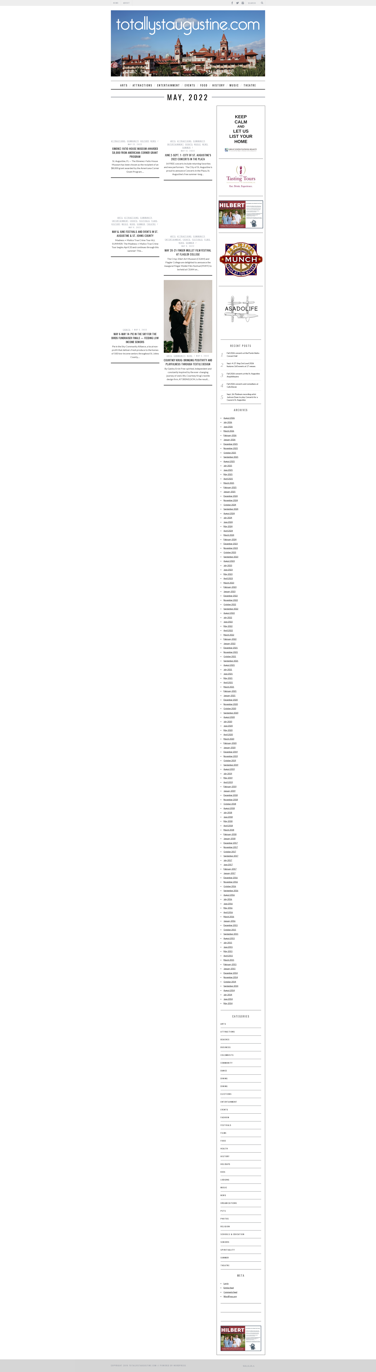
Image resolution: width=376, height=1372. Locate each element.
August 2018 (229, 808)
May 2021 (228, 678)
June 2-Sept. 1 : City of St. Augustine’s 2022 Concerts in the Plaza (188, 157)
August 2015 (229, 938)
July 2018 (228, 812)
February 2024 (230, 539)
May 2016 (228, 908)
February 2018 (230, 834)
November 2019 (231, 756)
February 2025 (230, 487)
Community (133, 141)
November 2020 (231, 704)
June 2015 (228, 947)
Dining (224, 1078)
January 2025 (229, 492)
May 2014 (228, 1003)
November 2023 (231, 548)
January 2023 (229, 591)
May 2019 (228, 778)
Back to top (248, 1366)
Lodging (225, 1179)
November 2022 (231, 600)
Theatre (250, 85)
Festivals (144, 221)
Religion (225, 1226)
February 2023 (230, 587)
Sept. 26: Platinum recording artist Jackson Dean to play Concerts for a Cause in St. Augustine (242, 397)
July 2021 (228, 669)
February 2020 (230, 743)
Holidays (225, 1164)
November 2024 (231, 500)
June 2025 (228, 470)
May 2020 (228, 730)
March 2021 (229, 687)
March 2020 (229, 739)
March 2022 (229, 635)
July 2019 (228, 773)
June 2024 (228, 522)
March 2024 (229, 535)
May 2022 (228, 626)
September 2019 (231, 765)
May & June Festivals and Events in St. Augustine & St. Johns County (135, 234)
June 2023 (228, 570)
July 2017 (228, 860)
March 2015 (229, 960)
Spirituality (228, 1250)
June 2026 (228, 427)
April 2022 (228, 630)
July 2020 (228, 721)
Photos (225, 1218)
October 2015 (230, 930)
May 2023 (228, 574)
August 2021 (229, 665)
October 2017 (230, 851)
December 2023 (231, 544)
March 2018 (229, 830)
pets (223, 1211)
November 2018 (231, 799)
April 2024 (228, 531)
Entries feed (229, 1288)
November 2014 (231, 977)
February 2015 (230, 964)
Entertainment (168, 85)
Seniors (225, 1242)
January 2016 (229, 921)
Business (226, 1047)
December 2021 (231, 648)
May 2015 (228, 951)
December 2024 (231, 496)
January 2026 (229, 439)
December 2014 (231, 973)
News (153, 141)
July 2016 (228, 899)
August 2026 (229, 418)
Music (234, 85)
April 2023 (228, 578)
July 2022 (228, 617)
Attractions (142, 85)
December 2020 (231, 700)
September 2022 (231, 609)
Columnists (227, 1055)
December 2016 (231, 877)
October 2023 (230, 552)
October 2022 (230, 604)
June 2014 (228, 999)
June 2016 (228, 904)
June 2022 (228, 622)
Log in (226, 1283)
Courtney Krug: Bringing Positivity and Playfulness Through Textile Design (188, 362)
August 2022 (229, 613)
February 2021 (230, 691)
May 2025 (228, 474)
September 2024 (231, 509)
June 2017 (228, 864)
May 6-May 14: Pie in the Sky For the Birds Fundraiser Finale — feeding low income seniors (135, 338)
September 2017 (231, 856)
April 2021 (228, 682)
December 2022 (231, 596)
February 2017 (230, 869)
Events (190, 85)
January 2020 (229, 747)
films (154, 221)
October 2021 (230, 656)
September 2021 (231, 661)
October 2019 (230, 760)
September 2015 (231, 934)
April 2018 (228, 825)
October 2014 (230, 982)
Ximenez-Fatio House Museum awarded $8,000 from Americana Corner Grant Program (135, 152)
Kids (223, 1172)
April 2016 (228, 912)
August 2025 (229, 461)
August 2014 (229, 990)
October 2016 (230, 886)
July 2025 (228, 465)
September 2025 (231, 457)
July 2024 (228, 518)
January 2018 (229, 838)
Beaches (225, 1039)
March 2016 (229, 916)
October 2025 (230, 453)
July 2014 (228, 995)
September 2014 (231, 986)
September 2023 (231, 557)
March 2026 (229, 431)
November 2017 (231, 847)
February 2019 (230, 786)
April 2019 (228, 782)
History (218, 85)
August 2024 (229, 513)
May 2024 (228, 526)
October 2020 (230, 708)
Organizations (229, 1203)
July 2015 (228, 942)
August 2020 (229, 717)
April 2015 (228, 956)
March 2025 (229, 483)
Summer (186, 147)
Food (204, 85)
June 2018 (228, 817)
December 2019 (231, 752)
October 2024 (230, 505)
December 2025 (231, 444)
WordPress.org (230, 1296)
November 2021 (231, 652)
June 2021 (228, 674)
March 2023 (229, 583)
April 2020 (228, 734)
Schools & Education (232, 1234)
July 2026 (228, 422)
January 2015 (229, 968)
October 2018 (230, 804)
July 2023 (228, 565)
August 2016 (229, 895)
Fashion (225, 1117)
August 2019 (229, 769)
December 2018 (231, 795)
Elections (226, 1094)
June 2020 (228, 726)
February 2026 (230, 435)
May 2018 (228, 821)
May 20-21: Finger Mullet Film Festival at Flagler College (188, 252)
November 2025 (231, 448)
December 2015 (231, 925)
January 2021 (229, 695)
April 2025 (228, 479)
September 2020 (231, 713)
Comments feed (230, 1292)
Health (224, 1148)
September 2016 (231, 890)
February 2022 (230, 639)
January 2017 (229, 873)
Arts (124, 85)
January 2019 (229, 791)
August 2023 (229, 561)
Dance (224, 1070)
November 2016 (231, 882)
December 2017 (231, 843)
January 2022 (229, 643)
